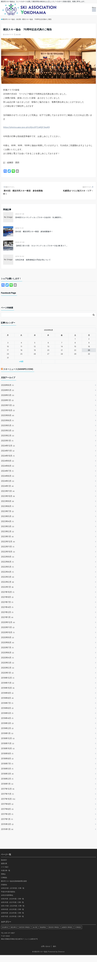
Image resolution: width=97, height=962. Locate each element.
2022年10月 (8, 551)
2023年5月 (7, 516)
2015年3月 (7, 824)
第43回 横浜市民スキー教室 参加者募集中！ (34, 231)
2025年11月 (7, 405)
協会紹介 (4, 860)
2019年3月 (7, 723)
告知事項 (5, 927)
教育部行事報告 (24, 927)
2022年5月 (7, 566)
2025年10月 (8, 410)
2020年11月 (7, 627)
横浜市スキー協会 (40, 952)
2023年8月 (7, 506)
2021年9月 (7, 597)
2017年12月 (7, 789)
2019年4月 (7, 718)
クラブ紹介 (5, 867)
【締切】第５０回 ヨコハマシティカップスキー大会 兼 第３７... (41, 246)
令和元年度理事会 (7, 895)
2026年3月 (7, 395)
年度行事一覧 (5, 870)
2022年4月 (7, 572)
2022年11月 (7, 546)
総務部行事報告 (67, 927)
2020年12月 (8, 622)
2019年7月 (7, 703)
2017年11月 (7, 794)
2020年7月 (7, 647)
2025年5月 (7, 425)
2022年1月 (7, 587)
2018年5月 (7, 768)
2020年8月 (7, 642)
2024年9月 (7, 460)
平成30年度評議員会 (8, 892)
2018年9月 (7, 753)
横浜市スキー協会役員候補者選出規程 (14, 881)
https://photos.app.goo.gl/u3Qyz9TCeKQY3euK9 (26, 127)
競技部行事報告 (53, 927)
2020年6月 (7, 652)
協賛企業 (4, 863)
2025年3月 (7, 430)
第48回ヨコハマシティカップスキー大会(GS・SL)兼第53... (39, 217)
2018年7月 (7, 763)
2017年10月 (8, 799)
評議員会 (4, 885)
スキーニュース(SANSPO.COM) (18, 369)
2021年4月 (7, 607)
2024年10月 (8, 455)
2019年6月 (7, 708)
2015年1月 (7, 829)
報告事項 (14, 927)
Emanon (61, 952)
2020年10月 (8, 632)
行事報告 (4, 877)
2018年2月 (7, 778)
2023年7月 (7, 511)
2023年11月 (8, 491)
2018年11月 (7, 743)
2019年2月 (7, 728)
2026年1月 (7, 400)
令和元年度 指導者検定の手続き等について (33, 260)
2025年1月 (7, 440)
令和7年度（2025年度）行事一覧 (12, 916)
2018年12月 (8, 738)
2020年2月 (7, 667)
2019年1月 (7, 733)
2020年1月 (7, 672)
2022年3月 (7, 577)
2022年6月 (7, 561)
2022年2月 (7, 582)
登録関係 (43, 927)
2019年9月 (7, 693)
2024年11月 (7, 450)
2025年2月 (7, 435)
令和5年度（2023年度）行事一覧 (12, 909)
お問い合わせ (45, 946)
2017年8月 (7, 809)
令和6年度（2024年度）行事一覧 (12, 913)
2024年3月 (7, 481)
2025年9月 (7, 415)
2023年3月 (7, 526)
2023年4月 (7, 521)
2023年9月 (7, 501)
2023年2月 (7, 531)
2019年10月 (7, 688)
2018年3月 (7, 773)
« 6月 (21, 361)
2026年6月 (7, 385)
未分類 (18, 34)
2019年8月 (7, 698)
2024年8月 (7, 466)
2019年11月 (7, 683)
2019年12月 (7, 677)
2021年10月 (7, 592)
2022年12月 (8, 541)
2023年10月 (8, 496)
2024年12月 (8, 445)
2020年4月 (7, 657)
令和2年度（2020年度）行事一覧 (12, 899)
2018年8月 (7, 758)
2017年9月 (7, 804)
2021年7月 (7, 602)
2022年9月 (7, 556)
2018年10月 (8, 748)
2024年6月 (7, 476)
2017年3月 (7, 814)
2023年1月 (7, 536)
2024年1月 (7, 486)
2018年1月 (7, 783)
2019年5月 (7, 713)
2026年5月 (7, 390)
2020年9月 (7, 637)
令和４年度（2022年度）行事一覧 (12, 906)
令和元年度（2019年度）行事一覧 (12, 888)
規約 (54, 946)
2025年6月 (7, 420)
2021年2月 (7, 612)
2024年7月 (7, 471)
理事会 (3, 874)
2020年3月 (7, 662)
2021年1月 (7, 617)
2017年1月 (7, 819)
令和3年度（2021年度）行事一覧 (12, 902)
